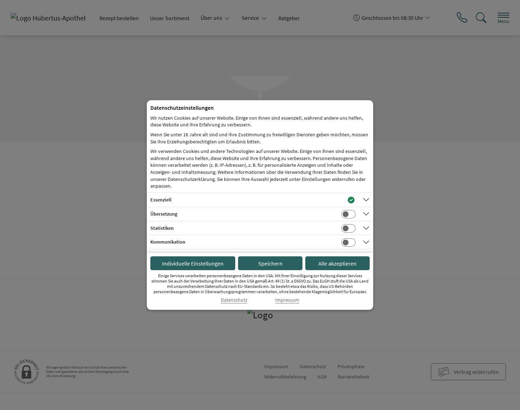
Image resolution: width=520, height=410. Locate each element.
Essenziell (161, 200)
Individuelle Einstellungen (193, 263)
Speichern (270, 263)
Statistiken (162, 228)
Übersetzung (163, 214)
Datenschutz (234, 300)
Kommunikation (167, 242)
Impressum (287, 300)
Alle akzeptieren (337, 263)
